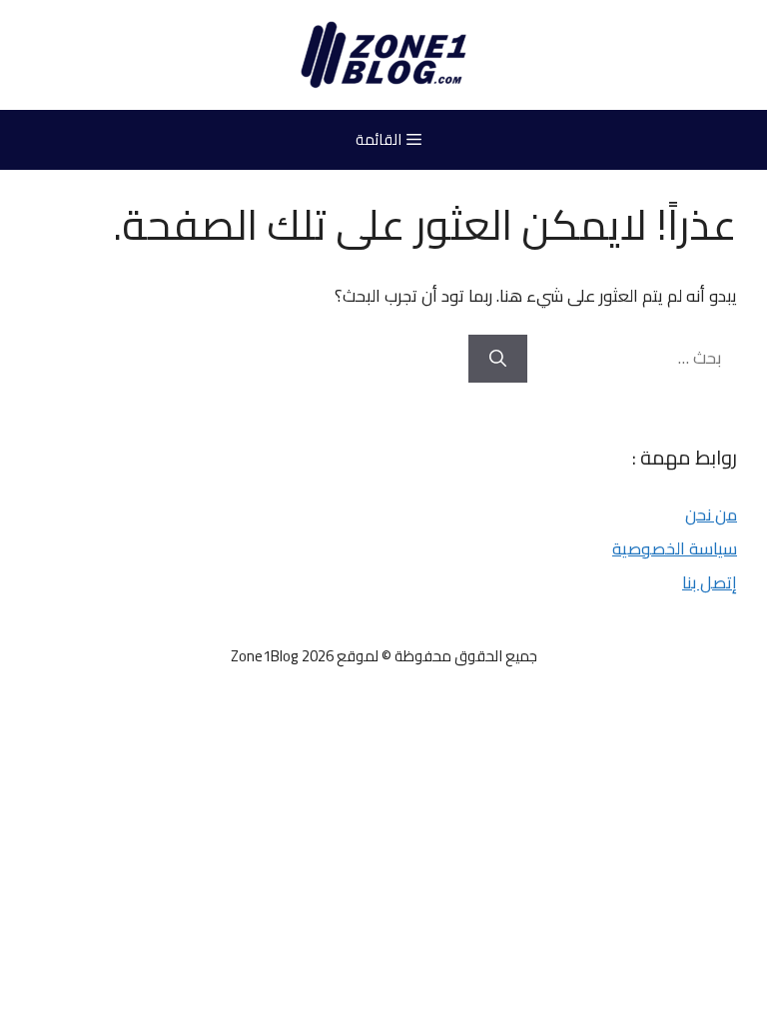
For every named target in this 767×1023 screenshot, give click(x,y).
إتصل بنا (709, 582)
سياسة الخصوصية (674, 548)
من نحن (711, 514)
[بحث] (497, 359)
